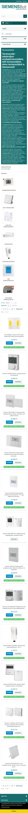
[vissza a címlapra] (2, 34)
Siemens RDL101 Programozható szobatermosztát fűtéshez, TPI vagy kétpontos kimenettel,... (14, 494)
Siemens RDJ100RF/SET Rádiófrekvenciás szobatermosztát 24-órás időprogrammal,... (14, 607)
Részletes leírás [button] (5, 807)
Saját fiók (4, 796)
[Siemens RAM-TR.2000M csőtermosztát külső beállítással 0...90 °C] (14, 634)
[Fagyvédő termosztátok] (8, 289)
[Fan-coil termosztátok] (8, 216)
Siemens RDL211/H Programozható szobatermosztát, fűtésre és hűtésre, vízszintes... (14, 454)
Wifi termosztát (8, 208)
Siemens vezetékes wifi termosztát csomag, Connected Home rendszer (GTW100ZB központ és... (14, 724)
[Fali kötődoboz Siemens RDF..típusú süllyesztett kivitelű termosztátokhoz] (14, 323)
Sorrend (3, 302)
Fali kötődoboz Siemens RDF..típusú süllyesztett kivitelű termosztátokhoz (14, 335)
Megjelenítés (4, 305)
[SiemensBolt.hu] (14, 7)
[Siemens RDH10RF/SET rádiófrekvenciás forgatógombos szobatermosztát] (14, 522)
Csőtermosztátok (8, 261)
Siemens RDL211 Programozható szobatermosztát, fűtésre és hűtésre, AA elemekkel (14, 568)
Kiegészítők (8, 244)
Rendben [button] (14, 811)
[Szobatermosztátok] (8, 181)
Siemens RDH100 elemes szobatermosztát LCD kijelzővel (14, 374)
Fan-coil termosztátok (8, 226)
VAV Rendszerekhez (8, 279)
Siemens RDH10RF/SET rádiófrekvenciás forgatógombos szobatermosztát (14, 534)
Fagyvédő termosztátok (8, 298)
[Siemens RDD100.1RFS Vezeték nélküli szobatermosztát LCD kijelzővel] (14, 673)
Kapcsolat (24, 1)
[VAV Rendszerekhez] (8, 270)
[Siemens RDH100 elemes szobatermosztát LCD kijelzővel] (14, 362)
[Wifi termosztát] (8, 199)
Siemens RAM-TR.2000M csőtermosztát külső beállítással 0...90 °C (14, 646)
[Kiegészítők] (8, 235)
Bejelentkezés (19, 1)
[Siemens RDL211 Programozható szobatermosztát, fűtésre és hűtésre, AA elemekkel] (14, 555)
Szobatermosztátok (9, 190)
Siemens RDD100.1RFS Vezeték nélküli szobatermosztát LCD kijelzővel (14, 685)
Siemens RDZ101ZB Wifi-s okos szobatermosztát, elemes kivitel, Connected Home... (14, 765)
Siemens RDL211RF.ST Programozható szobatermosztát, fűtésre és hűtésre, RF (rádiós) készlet (14, 414)
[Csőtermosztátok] (8, 253)
